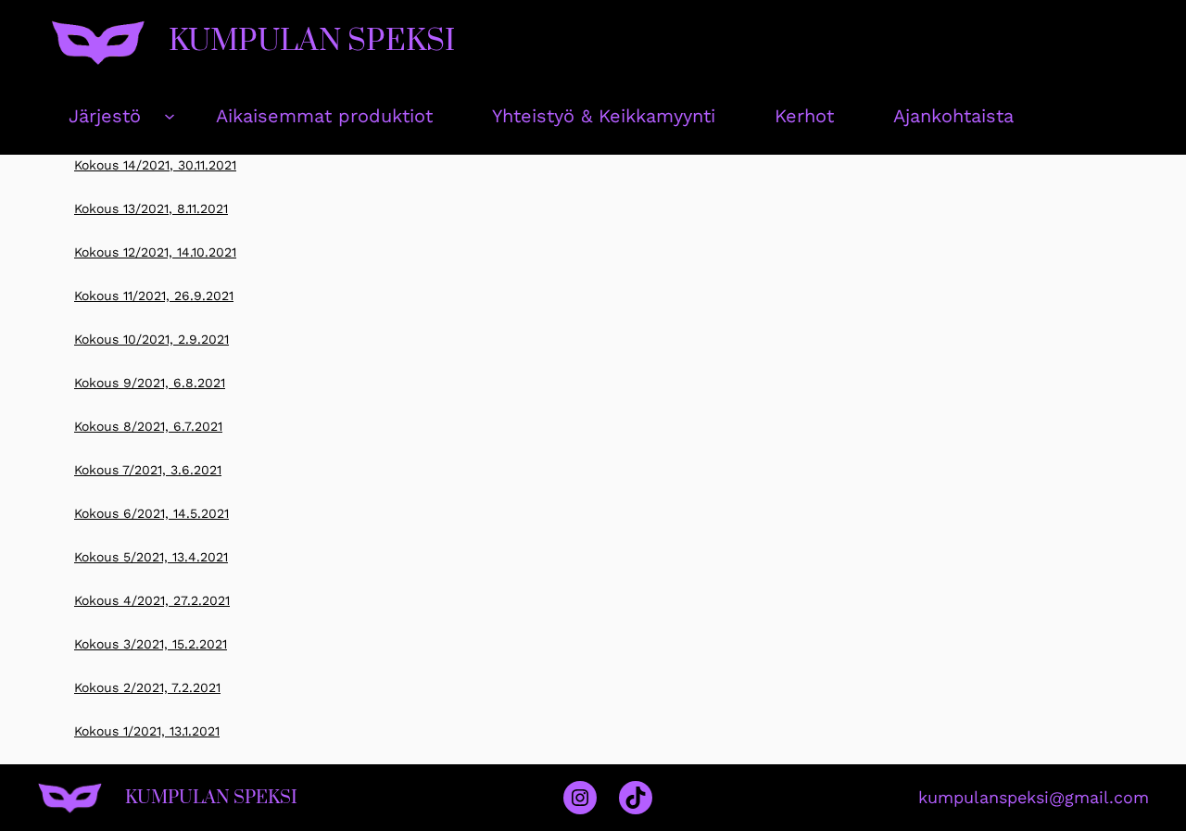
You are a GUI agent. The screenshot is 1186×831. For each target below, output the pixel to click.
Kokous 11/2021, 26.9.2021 (153, 295)
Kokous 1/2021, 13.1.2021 (147, 731)
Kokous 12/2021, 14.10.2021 (155, 252)
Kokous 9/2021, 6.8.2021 (149, 382)
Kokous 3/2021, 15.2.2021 (150, 643)
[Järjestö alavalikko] (169, 115)
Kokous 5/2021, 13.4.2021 (151, 556)
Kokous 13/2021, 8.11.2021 (151, 208)
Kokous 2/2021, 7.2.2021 (147, 687)
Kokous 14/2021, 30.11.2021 (155, 164)
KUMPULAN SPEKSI (312, 41)
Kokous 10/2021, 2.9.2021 (151, 339)
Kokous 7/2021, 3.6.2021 (147, 469)
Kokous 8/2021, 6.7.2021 (148, 426)
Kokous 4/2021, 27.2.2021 (152, 600)
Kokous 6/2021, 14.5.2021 (151, 513)
